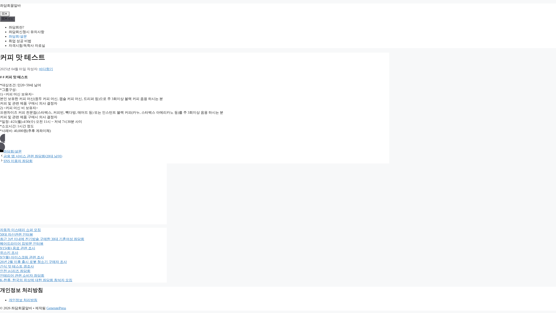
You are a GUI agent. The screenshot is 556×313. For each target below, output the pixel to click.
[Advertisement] (83, 193)
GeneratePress (56, 308)
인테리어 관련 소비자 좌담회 (22, 275)
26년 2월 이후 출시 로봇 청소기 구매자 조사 (33, 262)
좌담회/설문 (18, 36)
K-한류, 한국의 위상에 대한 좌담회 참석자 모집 (36, 280)
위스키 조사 (9, 253)
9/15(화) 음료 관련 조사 (17, 248)
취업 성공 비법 (20, 41)
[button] (194, 143)
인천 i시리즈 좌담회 (15, 271)
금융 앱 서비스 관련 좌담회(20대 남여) (32, 156)
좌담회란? (16, 27)
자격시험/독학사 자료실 (27, 45)
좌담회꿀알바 (10, 5)
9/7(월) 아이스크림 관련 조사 (22, 257)
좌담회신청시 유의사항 (26, 32)
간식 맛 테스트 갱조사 (17, 266)
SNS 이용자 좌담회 (18, 161)
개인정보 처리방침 (23, 300)
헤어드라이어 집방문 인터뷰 (21, 243)
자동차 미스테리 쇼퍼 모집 (20, 230)
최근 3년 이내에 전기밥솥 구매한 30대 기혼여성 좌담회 (42, 239)
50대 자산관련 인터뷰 (16, 234)
